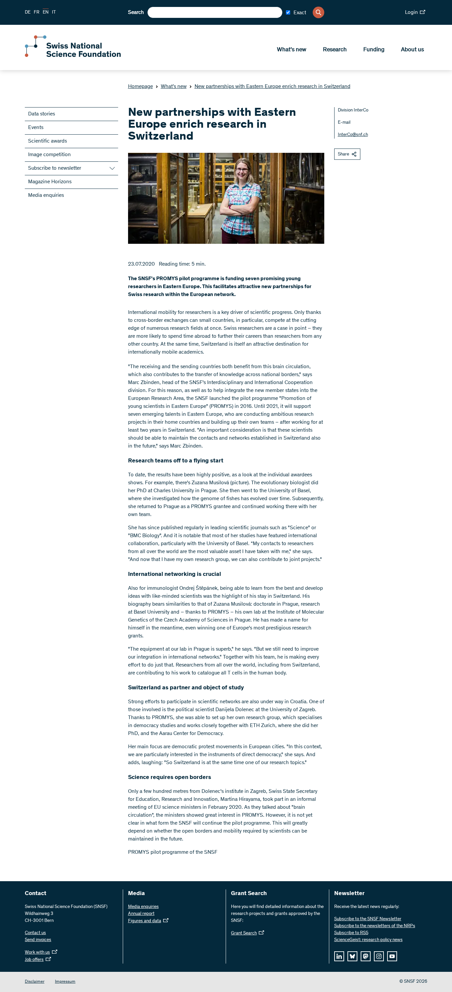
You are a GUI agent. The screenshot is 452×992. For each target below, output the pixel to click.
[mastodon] (366, 956)
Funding (373, 50)
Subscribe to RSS (351, 933)
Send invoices (38, 940)
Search (136, 12)
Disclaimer (34, 982)
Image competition (49, 154)
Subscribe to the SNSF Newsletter (367, 919)
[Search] (318, 12)
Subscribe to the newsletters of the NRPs (374, 926)
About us (412, 50)
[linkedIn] (339, 956)
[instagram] (379, 956)
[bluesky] (352, 956)
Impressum (65, 982)
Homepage (140, 86)
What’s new (291, 50)
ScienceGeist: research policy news (368, 940)
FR (36, 12)
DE (27, 12)
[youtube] (392, 956)
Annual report (141, 914)
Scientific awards (47, 141)
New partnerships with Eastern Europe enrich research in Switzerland (272, 86)
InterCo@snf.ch (353, 135)
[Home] (73, 55)
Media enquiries (46, 195)
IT (54, 12)
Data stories (41, 114)
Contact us (35, 933)
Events (35, 127)
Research (335, 50)
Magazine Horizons (49, 182)
